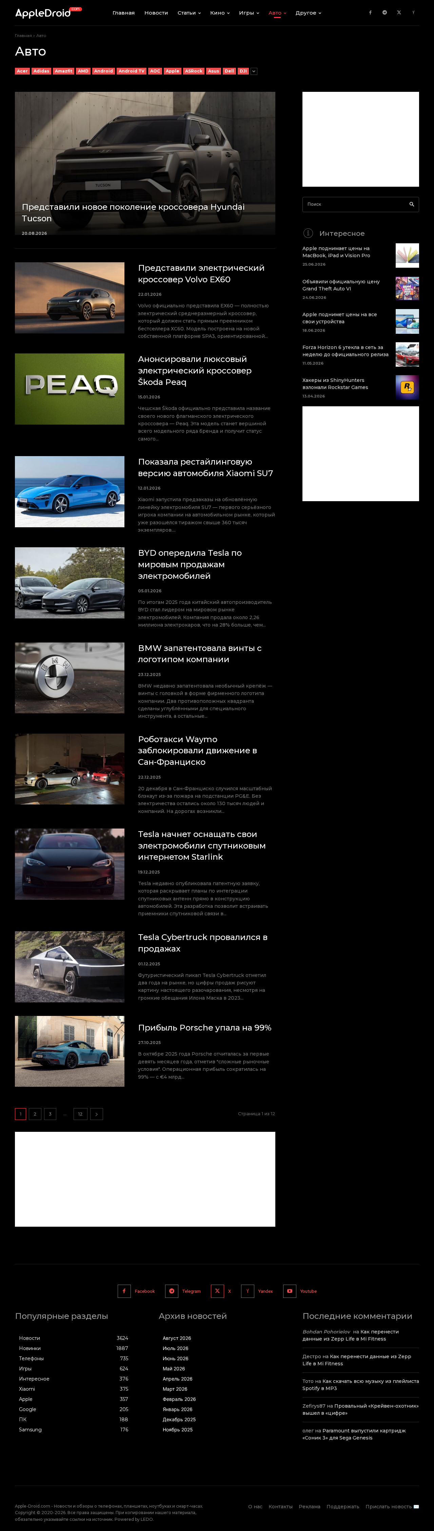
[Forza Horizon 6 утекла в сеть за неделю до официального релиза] (407, 354)
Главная (23, 35)
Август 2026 (177, 1338)
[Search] (412, 204)
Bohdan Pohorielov (326, 1332)
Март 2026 (175, 1389)
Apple (172, 71)
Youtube (308, 1291)
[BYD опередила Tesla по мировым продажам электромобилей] (69, 582)
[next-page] (96, 1114)
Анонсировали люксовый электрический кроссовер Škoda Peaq (195, 370)
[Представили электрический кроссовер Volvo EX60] (69, 297)
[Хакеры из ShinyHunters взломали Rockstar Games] (407, 387)
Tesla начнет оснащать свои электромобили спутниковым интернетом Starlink (202, 845)
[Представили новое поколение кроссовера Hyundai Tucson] (145, 163)
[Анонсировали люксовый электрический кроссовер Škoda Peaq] (69, 389)
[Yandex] (413, 12)
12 (80, 1114)
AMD (83, 71)
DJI (243, 71)
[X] (399, 12)
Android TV (131, 71)
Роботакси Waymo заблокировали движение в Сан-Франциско (197, 750)
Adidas (41, 71)
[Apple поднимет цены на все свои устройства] (407, 321)
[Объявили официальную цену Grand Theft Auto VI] (407, 288)
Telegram (191, 1291)
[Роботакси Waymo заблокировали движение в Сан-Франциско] (69, 769)
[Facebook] (370, 12)
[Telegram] (384, 12)
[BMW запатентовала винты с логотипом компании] (69, 678)
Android (103, 71)
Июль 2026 (176, 1348)
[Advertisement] (145, 1179)
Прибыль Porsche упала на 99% (205, 1028)
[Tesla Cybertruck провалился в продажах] (69, 966)
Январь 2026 (178, 1409)
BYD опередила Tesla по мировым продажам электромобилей (190, 564)
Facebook (145, 1291)
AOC (155, 71)
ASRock (193, 71)
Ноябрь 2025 (178, 1429)
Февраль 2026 (179, 1399)
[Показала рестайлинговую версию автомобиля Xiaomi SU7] (69, 491)
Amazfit (63, 71)
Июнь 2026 (176, 1358)
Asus (213, 71)
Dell (229, 71)
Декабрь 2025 (179, 1419)
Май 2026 (174, 1368)
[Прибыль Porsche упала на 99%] (69, 1051)
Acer (22, 71)
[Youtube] (289, 1291)
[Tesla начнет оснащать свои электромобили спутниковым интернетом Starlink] (69, 864)
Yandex (265, 1291)
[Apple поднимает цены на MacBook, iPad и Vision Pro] (407, 255)
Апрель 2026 (178, 1379)
